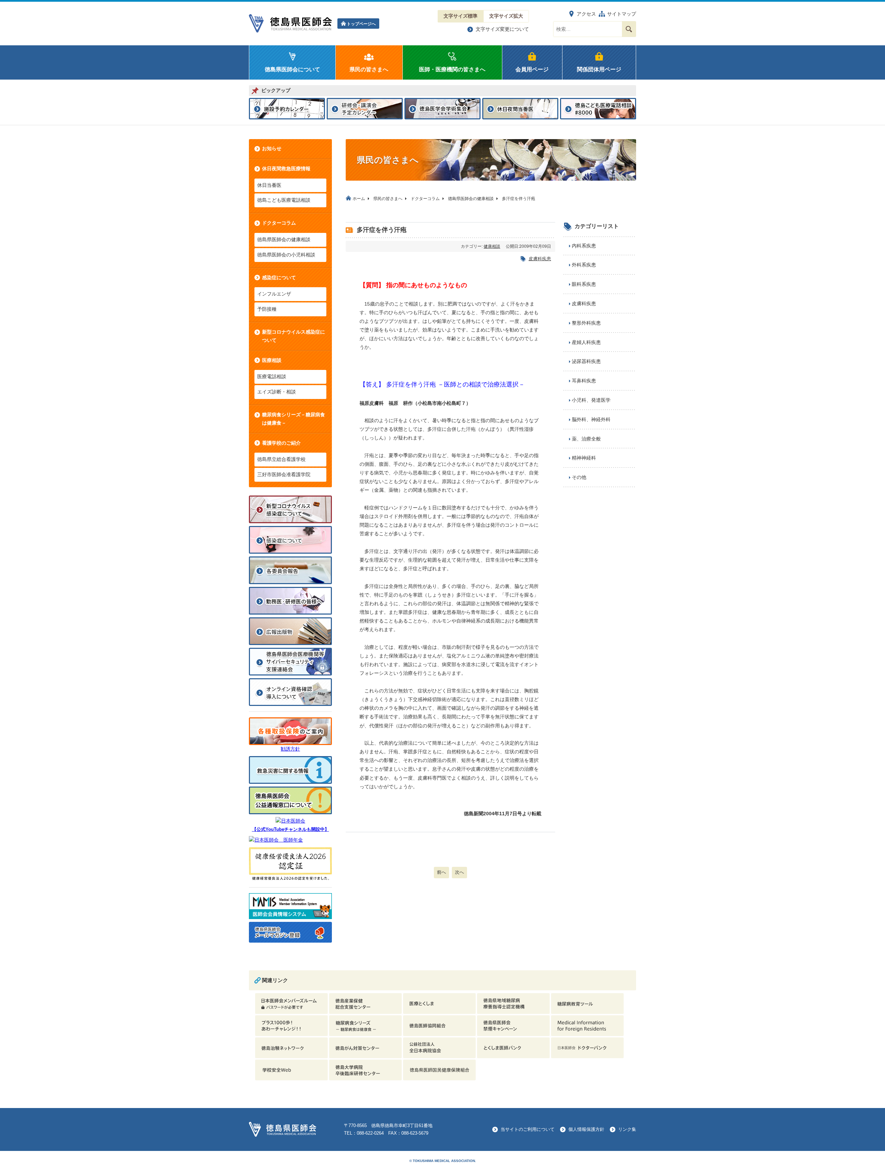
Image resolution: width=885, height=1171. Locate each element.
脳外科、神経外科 (591, 419)
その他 (579, 477)
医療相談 (271, 360)
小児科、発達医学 (591, 400)
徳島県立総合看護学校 (281, 459)
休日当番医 (269, 185)
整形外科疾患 (586, 323)
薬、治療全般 (586, 439)
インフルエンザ (274, 294)
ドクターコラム (279, 223)
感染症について (279, 277)
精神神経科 (584, 458)
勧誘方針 (290, 749)
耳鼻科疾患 (584, 380)
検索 (629, 29)
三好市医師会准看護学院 (283, 474)
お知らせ (271, 148)
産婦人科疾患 (586, 342)
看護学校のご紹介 (281, 443)
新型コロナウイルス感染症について (293, 336)
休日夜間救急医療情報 (286, 168)
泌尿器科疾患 (586, 361)
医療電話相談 (271, 376)
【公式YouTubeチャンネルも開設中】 (290, 829)
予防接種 (267, 309)
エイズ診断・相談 (276, 391)
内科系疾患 (584, 245)
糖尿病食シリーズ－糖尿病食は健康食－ (293, 419)
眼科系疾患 (584, 284)
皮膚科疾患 (540, 258)
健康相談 (492, 246)
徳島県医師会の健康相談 (283, 239)
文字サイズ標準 (460, 16)
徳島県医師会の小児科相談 (286, 254)
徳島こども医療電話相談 (283, 200)
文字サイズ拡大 (506, 16)
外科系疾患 (584, 264)
